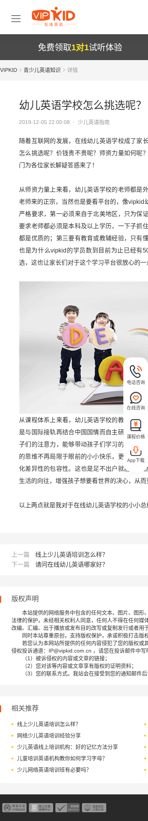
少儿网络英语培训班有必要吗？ (54, 770)
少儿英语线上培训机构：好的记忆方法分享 (67, 747)
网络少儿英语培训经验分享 (49, 735)
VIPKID (8, 70)
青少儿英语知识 (42, 70)
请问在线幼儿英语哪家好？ (71, 564)
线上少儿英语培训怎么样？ (71, 554)
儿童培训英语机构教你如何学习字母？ (62, 758)
